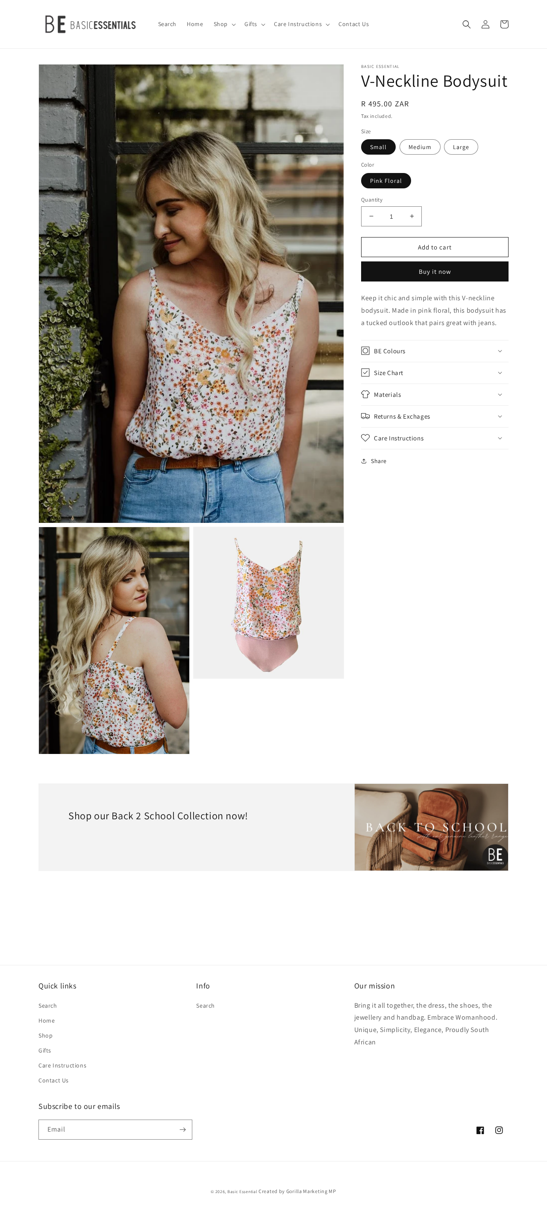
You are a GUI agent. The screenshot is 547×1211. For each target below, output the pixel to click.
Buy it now (435, 271)
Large (461, 147)
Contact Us (53, 1080)
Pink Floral (386, 180)
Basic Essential (242, 1191)
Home (46, 1020)
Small (378, 147)
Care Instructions (62, 1065)
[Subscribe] (182, 1130)
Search (47, 1005)
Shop (45, 1035)
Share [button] (379, 460)
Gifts (44, 1050)
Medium (420, 147)
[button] (224, 24)
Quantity (371, 199)
